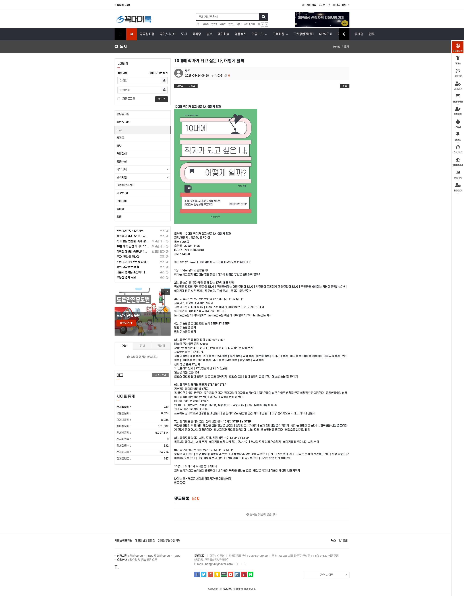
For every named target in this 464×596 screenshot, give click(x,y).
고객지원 (279, 34)
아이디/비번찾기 (158, 73)
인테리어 (122, 201)
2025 (231, 24)
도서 (184, 34)
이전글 (180, 86)
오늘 (124, 346)
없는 (239, 24)
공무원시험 (147, 34)
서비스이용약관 (123, 540)
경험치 (161, 346)
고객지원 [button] (122, 177)
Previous (163, 292)
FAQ (333, 540)
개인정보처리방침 (145, 540)
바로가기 (125, 322)
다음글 (191, 86)
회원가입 (311, 5)
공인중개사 (249, 24)
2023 (206, 24)
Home (336, 46)
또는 (198, 24)
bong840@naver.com (219, 564)
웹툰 (372, 34)
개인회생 (223, 34)
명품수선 (240, 34)
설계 (260, 24)
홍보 (209, 34)
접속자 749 (123, 5)
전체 (142, 346)
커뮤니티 (258, 34)
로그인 (326, 5)
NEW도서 (325, 34)
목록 (345, 86)
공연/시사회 (168, 34)
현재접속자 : (143, 407)
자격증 (196, 34)
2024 (214, 24)
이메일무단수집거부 (169, 540)
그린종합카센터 (303, 34)
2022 (223, 24)
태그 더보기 (160, 375)
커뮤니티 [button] (122, 169)
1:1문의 (343, 540)
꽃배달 (359, 34)
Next (167, 292)
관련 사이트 (327, 575)
